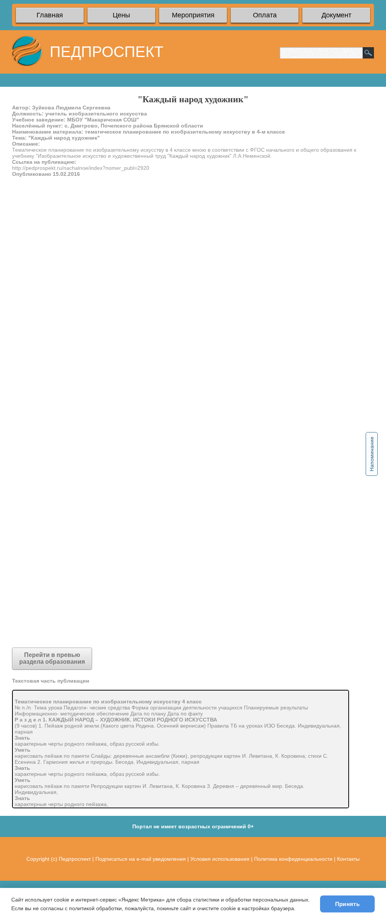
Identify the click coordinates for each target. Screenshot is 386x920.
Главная (50, 15)
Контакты (348, 859)
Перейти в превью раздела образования (52, 658)
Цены (121, 15)
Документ (336, 15)
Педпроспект (75, 859)
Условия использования (220, 859)
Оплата (265, 15)
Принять (347, 904)
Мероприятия (193, 15)
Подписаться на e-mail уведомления (140, 859)
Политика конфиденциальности (293, 859)
